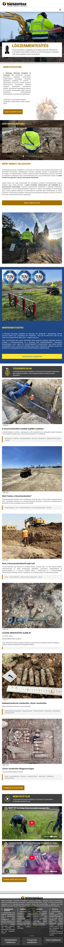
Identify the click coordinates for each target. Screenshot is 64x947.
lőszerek (7, 440)
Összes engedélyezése (53, 940)
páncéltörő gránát (32, 776)
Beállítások (23, 909)
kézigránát (23, 776)
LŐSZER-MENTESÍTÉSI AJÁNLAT (16, 633)
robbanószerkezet (27, 711)
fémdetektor (41, 438)
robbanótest (50, 776)
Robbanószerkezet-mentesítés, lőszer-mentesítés (24, 703)
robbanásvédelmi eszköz (53, 438)
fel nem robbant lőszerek (38, 507)
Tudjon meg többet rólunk (12, 112)
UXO (17, 507)
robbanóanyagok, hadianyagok (28, 577)
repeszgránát (41, 776)
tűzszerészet (47, 711)
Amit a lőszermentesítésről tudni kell (18, 563)
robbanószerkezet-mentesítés (13, 711)
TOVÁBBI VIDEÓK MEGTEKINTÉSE (14, 880)
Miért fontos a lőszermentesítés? (16, 496)
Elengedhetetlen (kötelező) (8, 910)
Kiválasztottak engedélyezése (32, 941)
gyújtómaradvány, (9, 778)
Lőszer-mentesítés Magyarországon (18, 768)
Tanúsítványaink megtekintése (32, 356)
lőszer (6, 577)
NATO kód (34, 438)
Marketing (55, 909)
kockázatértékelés (25, 438)
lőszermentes (8, 438)
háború (40, 577)
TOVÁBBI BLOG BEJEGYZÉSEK (13, 788)
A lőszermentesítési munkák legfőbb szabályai (23, 429)
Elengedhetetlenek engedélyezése (11, 941)
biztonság (16, 438)
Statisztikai (39, 909)
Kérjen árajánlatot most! (32, 203)
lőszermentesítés (9, 507)
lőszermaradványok (24, 507)
